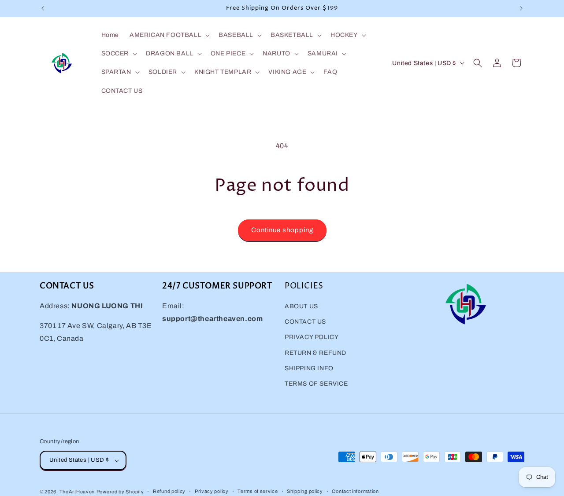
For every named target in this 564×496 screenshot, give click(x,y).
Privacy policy (212, 491)
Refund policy (169, 491)
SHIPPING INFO (309, 368)
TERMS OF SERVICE (316, 383)
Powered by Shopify (120, 491)
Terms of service (257, 491)
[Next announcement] (521, 8)
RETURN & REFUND (315, 353)
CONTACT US (305, 321)
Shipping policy (305, 491)
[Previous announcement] (42, 8)
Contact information (355, 491)
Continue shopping (282, 229)
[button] (168, 35)
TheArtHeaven (77, 491)
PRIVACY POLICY (311, 337)
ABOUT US (301, 306)
